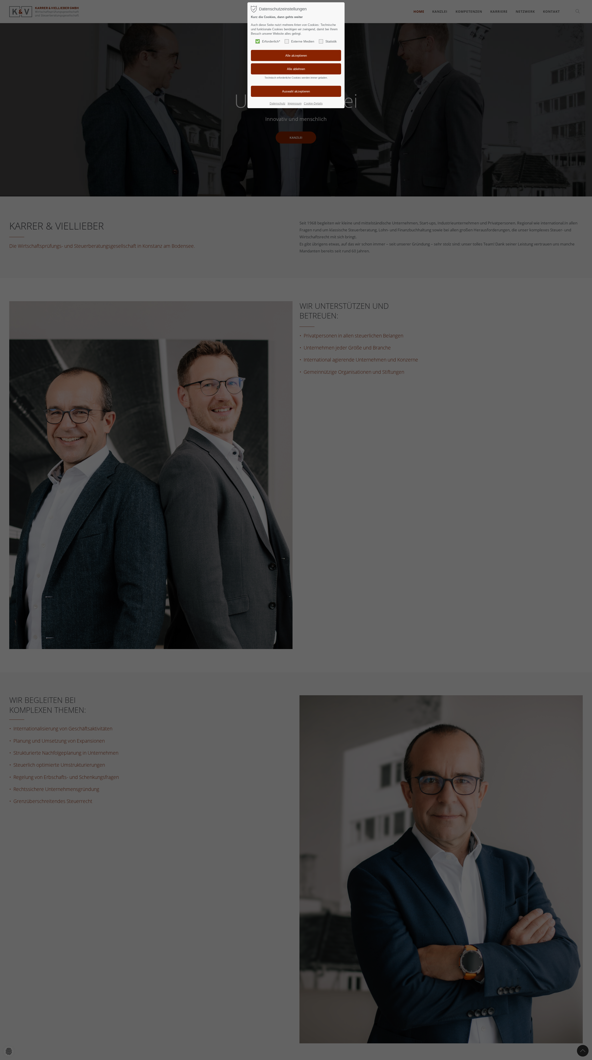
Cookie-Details (313, 103)
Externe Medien (302, 41)
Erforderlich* (271, 41)
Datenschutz (277, 103)
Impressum (295, 103)
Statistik (331, 41)
